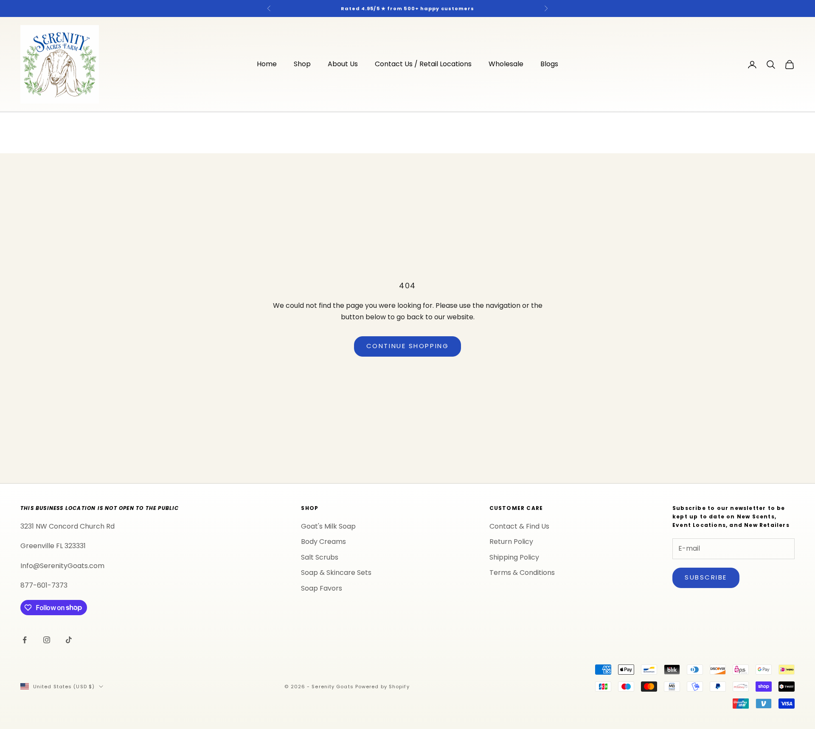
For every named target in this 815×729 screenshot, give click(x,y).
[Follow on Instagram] (46, 640)
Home (267, 64)
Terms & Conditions (522, 572)
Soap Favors (321, 588)
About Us (343, 64)
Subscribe (706, 577)
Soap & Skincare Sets (336, 572)
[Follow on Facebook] (24, 640)
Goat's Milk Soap (328, 526)
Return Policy (511, 541)
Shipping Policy (514, 557)
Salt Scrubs (319, 557)
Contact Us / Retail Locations (423, 64)
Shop (302, 64)
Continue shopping (407, 345)
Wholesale (506, 64)
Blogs (549, 64)
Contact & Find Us (519, 526)
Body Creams (323, 541)
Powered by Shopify (382, 686)
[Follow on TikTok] (69, 640)
